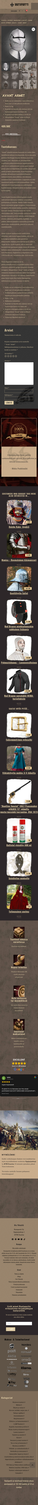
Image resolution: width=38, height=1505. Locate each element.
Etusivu (3, 20)
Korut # (19, 1438)
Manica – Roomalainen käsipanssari (19, 560)
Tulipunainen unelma (19, 911)
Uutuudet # (19, 1473)
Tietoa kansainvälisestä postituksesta (19, 1282)
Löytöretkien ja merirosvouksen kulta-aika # (19, 1457)
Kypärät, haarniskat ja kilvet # (19, 1427)
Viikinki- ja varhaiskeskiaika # (19, 1448)
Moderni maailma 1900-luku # (19, 1467)
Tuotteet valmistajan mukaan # (19, 1470)
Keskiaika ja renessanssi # (19, 1451)
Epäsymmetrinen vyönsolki (19, 739)
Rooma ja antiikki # (19, 1446)
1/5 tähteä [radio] (6, 356)
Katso (19, 531)
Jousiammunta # (19, 1416)
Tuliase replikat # (19, 1413)
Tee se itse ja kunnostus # (19, 1443)
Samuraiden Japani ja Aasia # (18, 1454)
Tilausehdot (19, 1292)
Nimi (7, 388)
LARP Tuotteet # (19, 1424)
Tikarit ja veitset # (19, 1408)
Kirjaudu (14, 11)
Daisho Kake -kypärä (19, 526)
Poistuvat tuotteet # (19, 1402)
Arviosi (8, 361)
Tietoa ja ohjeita (19, 1274)
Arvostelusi (9, 353)
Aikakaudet (19, 1290)
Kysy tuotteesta (12, 134)
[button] (33, 29)
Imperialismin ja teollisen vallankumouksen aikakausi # (19, 1461)
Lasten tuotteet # (19, 1432)
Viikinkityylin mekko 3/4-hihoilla (19, 772)
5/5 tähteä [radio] (16, 356)
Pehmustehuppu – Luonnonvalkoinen (19, 662)
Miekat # (19, 1405)
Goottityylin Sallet (19, 593)
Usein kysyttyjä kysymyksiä (19, 1287)
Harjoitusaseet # (19, 1418)
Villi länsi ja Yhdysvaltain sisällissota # (19, 1465)
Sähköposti (9, 395)
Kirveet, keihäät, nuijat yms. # (19, 1410)
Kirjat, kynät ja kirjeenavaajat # (19, 1429)
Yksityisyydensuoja (19, 1284)
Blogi (19, 1276)
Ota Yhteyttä (19, 1279)
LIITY (12, 1329)
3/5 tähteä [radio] (11, 356)
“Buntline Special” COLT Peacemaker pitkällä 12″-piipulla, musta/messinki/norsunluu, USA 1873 (19, 809)
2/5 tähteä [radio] (8, 356)
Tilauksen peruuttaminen (19, 1295)
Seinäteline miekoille (19, 878)
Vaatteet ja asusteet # (19, 1435)
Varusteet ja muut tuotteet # (19, 1440)
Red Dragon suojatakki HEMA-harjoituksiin (19, 697)
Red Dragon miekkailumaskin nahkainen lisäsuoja (19, 628)
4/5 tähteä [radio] (13, 356)
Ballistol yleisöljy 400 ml (19, 845)
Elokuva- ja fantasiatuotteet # (19, 1421)
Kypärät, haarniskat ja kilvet (17, 20)
